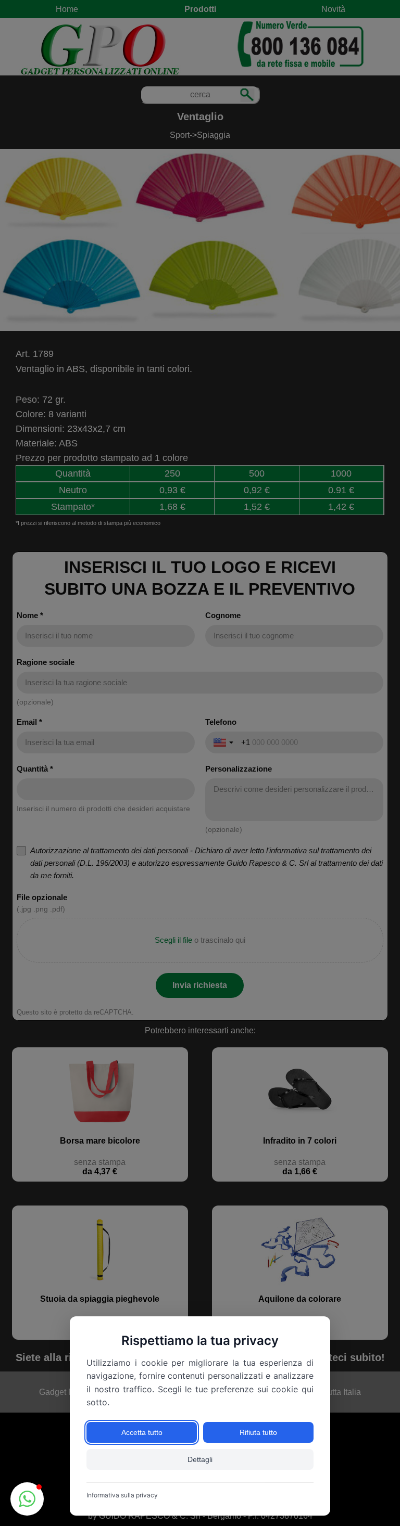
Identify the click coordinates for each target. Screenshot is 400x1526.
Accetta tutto (141, 1432)
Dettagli (200, 1459)
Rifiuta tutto (258, 1432)
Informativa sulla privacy (122, 1495)
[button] (27, 1499)
